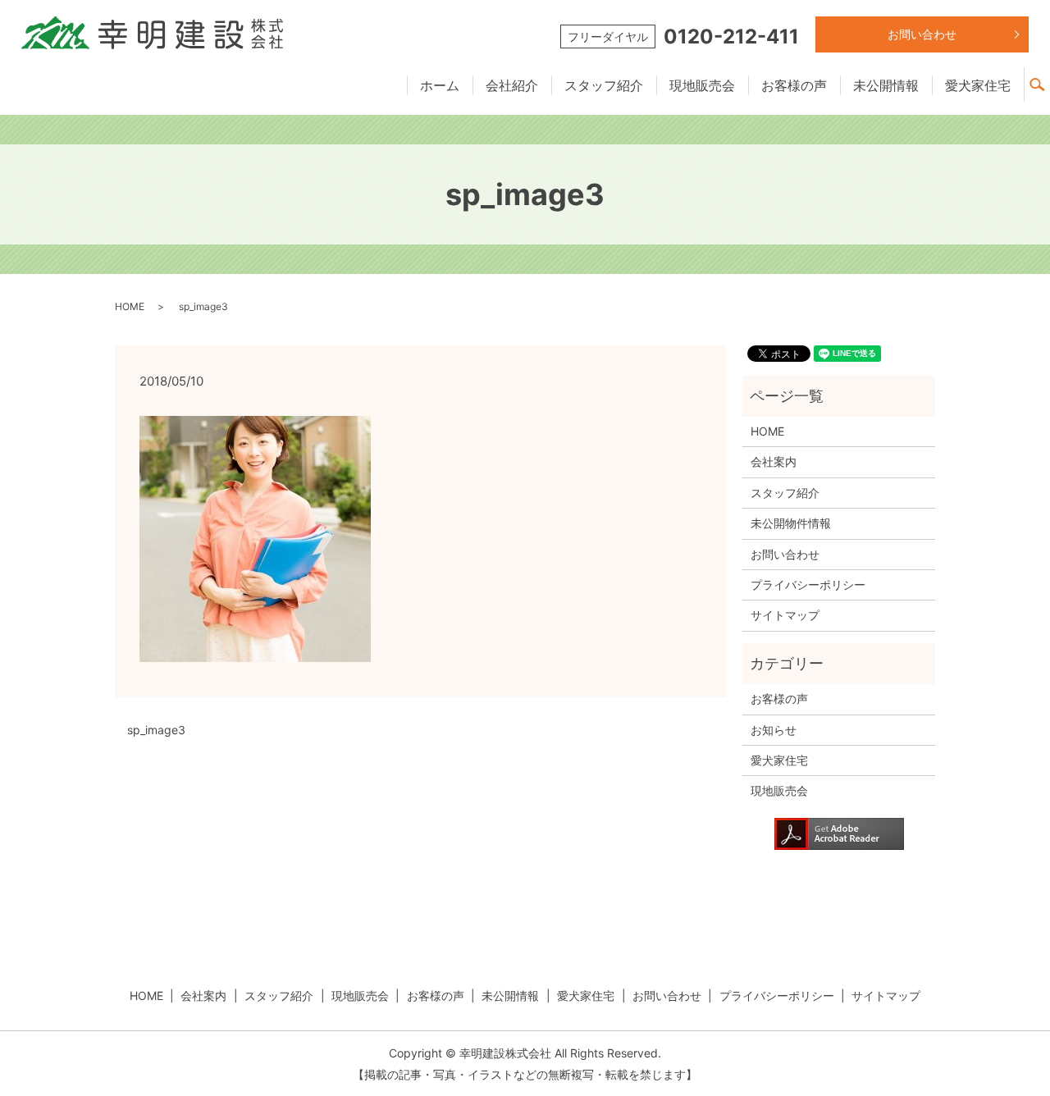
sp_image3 (156, 730)
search (1043, 77)
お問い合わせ (922, 34)
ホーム (439, 85)
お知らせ (774, 730)
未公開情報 (886, 85)
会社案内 (774, 461)
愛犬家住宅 (978, 85)
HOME (129, 306)
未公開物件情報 (791, 523)
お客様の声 (794, 85)
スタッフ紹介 (603, 85)
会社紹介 (512, 85)
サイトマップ (785, 615)
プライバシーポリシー (808, 584)
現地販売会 (702, 85)
